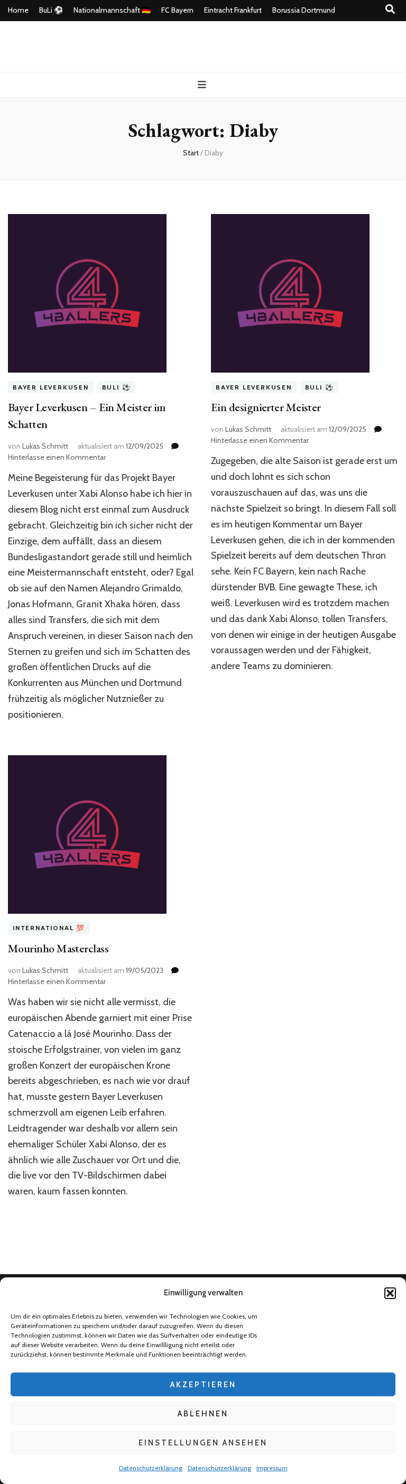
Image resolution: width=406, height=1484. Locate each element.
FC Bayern (177, 10)
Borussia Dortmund (303, 10)
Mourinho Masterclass (58, 948)
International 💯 (49, 928)
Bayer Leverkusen (51, 387)
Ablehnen (203, 1413)
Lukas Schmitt (45, 446)
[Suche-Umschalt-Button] (390, 9)
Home (18, 10)
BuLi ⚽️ (51, 10)
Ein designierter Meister (266, 407)
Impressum (272, 1468)
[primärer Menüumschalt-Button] (203, 85)
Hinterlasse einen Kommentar (57, 457)
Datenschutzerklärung (150, 1468)
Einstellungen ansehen (203, 1443)
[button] (390, 1293)
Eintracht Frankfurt (233, 10)
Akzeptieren (203, 1384)
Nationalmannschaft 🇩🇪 (112, 10)
